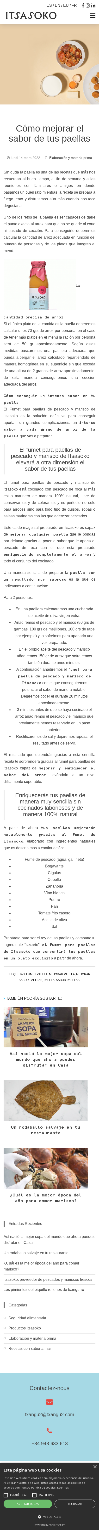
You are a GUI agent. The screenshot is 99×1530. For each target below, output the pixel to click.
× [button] (95, 1467)
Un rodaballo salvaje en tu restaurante (36, 1253)
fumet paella (37, 974)
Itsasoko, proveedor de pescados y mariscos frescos (48, 1279)
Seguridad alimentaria (27, 1318)
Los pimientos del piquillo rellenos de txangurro (44, 1290)
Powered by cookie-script (50, 1525)
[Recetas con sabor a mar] (49, 1357)
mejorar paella (62, 974)
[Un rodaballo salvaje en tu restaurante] (46, 1100)
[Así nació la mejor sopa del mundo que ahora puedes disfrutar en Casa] (46, 1027)
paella (49, 980)
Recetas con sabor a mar (29, 1348)
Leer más (63, 1487)
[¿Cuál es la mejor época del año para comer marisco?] (46, 1168)
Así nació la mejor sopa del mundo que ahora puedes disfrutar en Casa (46, 1060)
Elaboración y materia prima (70, 158)
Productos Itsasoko (24, 1328)
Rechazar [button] (75, 1504)
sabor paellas (68, 980)
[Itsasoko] (31, 15)
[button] (49, 1517)
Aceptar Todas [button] (28, 1504)
